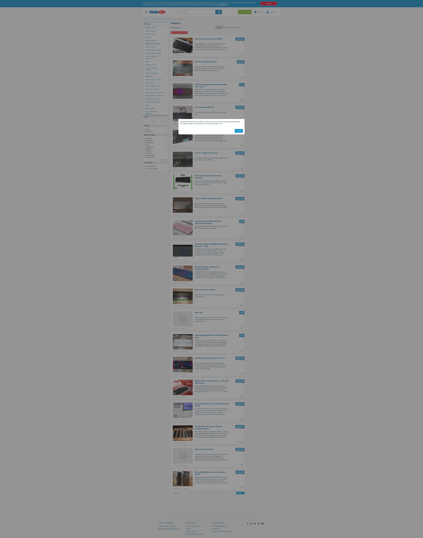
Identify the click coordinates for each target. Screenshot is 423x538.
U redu (238, 131)
